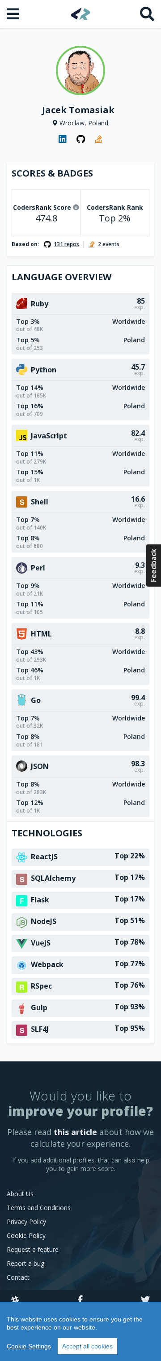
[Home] (80, 14)
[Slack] (15, 1300)
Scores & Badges (52, 173)
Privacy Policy (26, 1221)
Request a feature (33, 1249)
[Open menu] (14, 14)
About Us (20, 1193)
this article (75, 1132)
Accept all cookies (87, 1346)
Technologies (47, 833)
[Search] (147, 14)
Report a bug (25, 1263)
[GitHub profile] (80, 139)
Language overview (61, 277)
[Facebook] (80, 1300)
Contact (18, 1277)
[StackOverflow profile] (98, 139)
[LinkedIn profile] (62, 139)
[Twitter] (145, 1300)
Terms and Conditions (39, 1207)
